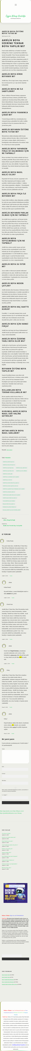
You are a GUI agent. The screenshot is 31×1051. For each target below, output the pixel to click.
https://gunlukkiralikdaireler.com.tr (8, 813)
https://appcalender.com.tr (6, 811)
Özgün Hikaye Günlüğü (16, 16)
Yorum (3, 749)
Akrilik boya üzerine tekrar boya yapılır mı (11, 482)
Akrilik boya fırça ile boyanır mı (9, 464)
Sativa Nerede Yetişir (6, 974)
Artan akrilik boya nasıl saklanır (9, 500)
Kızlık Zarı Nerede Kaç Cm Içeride (12, 525)
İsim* (3, 766)
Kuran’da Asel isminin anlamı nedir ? (9, 837)
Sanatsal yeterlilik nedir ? (6, 852)
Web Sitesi (4, 780)
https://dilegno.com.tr (18, 811)
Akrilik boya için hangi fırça (8, 467)
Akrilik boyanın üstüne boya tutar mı (10, 497)
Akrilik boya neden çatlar (7, 473)
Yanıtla (11, 575)
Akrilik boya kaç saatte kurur (21, 467)
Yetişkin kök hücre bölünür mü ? (8, 860)
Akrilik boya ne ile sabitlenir (21, 470)
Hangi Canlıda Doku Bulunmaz (8, 979)
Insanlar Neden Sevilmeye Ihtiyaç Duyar (9, 984)
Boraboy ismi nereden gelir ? (7, 848)
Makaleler (8, 457)
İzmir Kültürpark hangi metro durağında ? (10, 856)
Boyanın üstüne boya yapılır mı (9, 503)
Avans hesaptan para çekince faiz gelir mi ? (10, 844)
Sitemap (19, 813)
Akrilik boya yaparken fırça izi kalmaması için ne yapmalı (13, 488)
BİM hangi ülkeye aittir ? (6, 867)
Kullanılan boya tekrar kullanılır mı (9, 506)
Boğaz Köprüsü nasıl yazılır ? (7, 841)
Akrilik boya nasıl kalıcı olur (8, 470)
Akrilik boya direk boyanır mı (8, 461)
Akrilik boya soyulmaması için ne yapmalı (11, 476)
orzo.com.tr (9, 450)
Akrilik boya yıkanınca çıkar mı (9, 491)
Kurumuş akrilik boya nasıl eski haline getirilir (11, 509)
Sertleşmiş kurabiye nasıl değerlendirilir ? (9, 863)
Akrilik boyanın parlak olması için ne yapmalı (11, 494)
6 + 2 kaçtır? (4, 795)
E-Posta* (3, 773)
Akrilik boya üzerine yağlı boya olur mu (10, 485)
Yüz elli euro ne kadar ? (6, 833)
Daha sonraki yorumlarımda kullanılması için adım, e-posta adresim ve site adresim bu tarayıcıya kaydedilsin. (15, 790)
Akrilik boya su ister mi (7, 479)
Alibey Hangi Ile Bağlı (9, 520)
